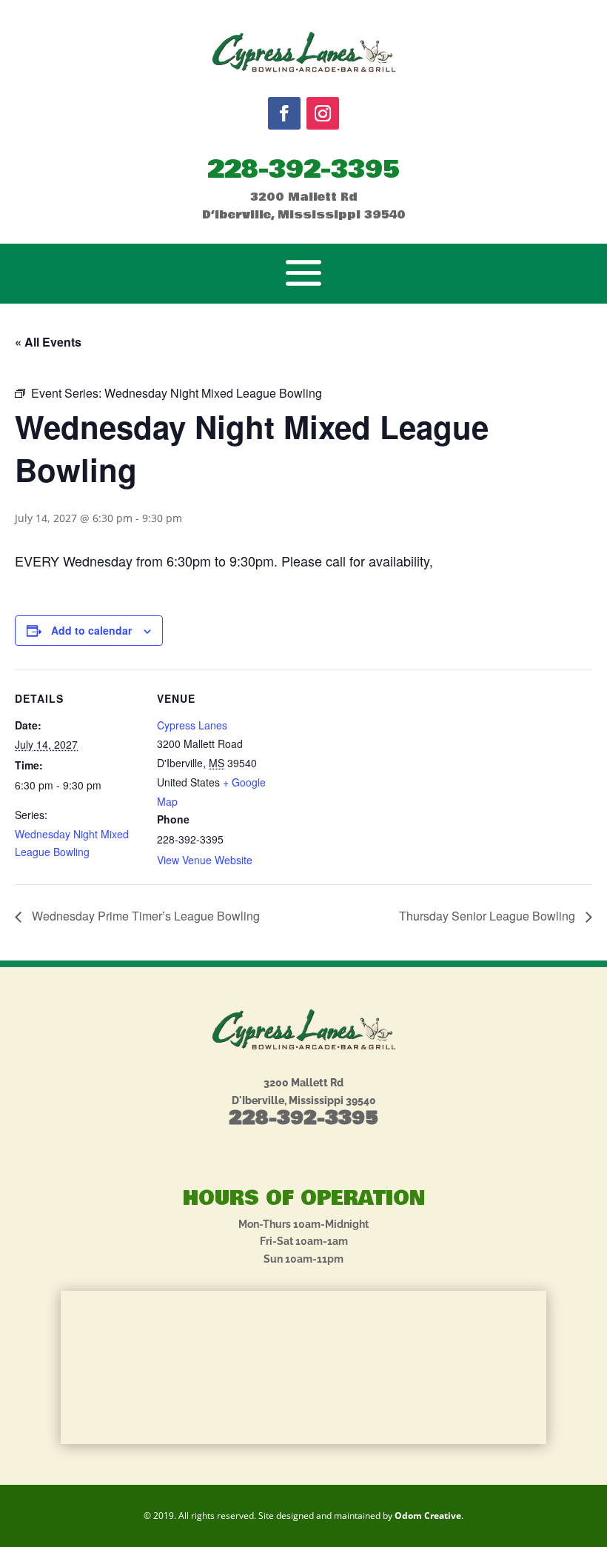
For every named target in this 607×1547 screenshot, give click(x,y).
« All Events (48, 341)
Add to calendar (91, 630)
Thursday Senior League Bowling (488, 915)
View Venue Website (204, 859)
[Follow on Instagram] (322, 113)
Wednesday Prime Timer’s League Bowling (144, 915)
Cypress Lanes (192, 725)
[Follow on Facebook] (284, 113)
